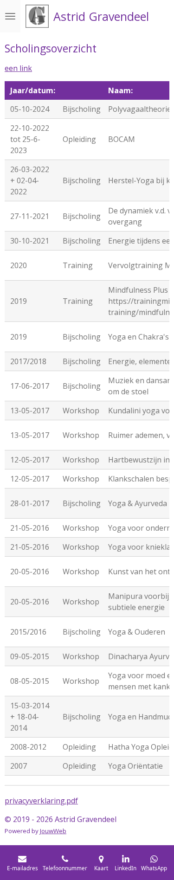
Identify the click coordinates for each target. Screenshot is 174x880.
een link (18, 68)
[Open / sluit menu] (10, 16)
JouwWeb (53, 831)
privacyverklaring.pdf (41, 801)
